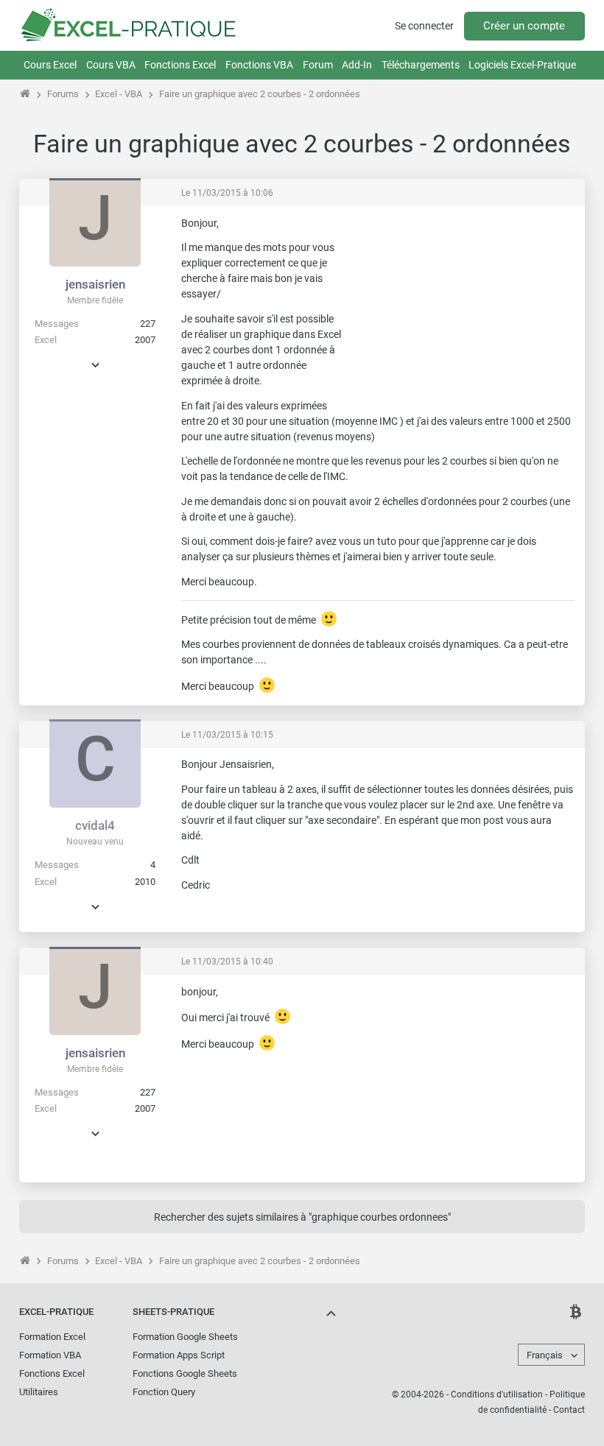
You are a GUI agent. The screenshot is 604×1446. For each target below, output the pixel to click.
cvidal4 (95, 825)
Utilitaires (38, 1391)
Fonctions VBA (259, 65)
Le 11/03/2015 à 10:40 (227, 961)
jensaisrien (95, 284)
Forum (318, 65)
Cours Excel (50, 65)
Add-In (357, 65)
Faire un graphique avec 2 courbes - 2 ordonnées (259, 93)
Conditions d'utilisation (497, 1394)
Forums (63, 93)
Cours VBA (111, 65)
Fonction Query (164, 1391)
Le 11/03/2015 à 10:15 (227, 735)
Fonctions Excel (180, 65)
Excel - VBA (118, 93)
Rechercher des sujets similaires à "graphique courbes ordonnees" (302, 1217)
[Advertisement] (464, 308)
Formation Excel (52, 1336)
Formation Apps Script (179, 1355)
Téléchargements (421, 65)
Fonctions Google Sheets (185, 1373)
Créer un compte (524, 25)
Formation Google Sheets (185, 1336)
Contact (569, 1410)
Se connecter (424, 26)
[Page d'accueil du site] (25, 93)
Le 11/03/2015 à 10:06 (227, 193)
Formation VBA (50, 1355)
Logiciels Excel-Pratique (522, 65)
